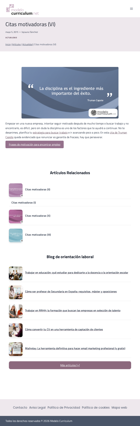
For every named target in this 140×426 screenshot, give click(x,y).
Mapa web (119, 408)
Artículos (16, 44)
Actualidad (11, 37)
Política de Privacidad (64, 408)
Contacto (20, 408)
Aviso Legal (37, 408)
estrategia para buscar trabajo (50, 132)
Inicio (8, 44)
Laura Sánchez (31, 32)
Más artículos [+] (70, 365)
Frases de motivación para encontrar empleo (34, 144)
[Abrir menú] (131, 8)
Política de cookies (96, 408)
